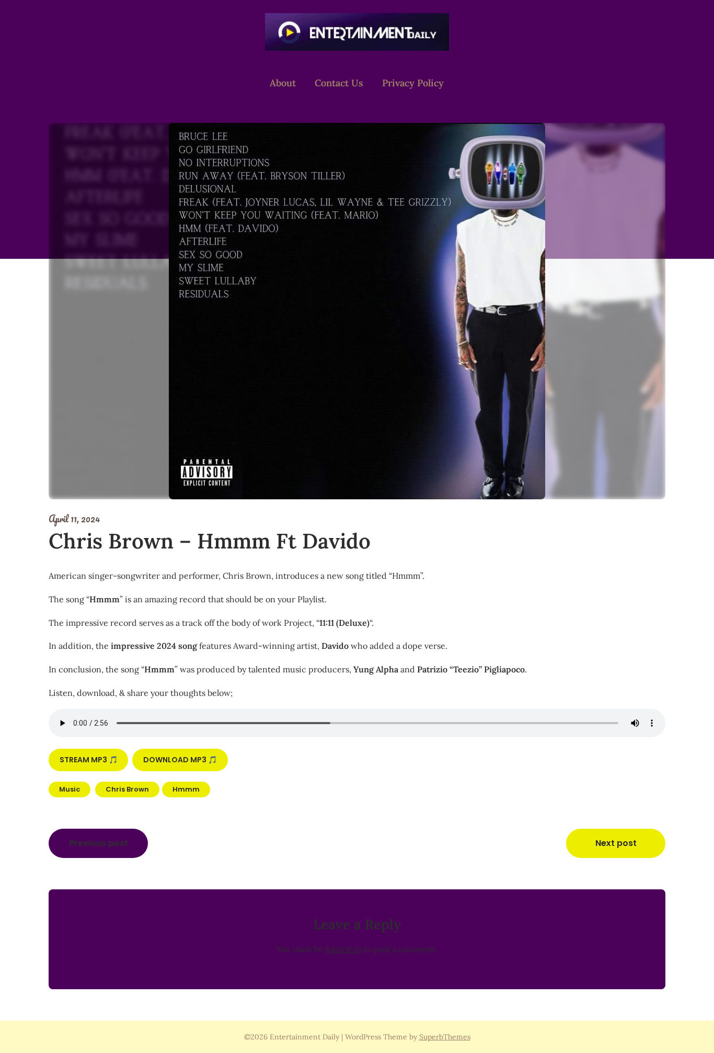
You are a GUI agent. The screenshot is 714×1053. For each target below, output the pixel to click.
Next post (616, 843)
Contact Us (339, 83)
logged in (344, 949)
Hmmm (186, 789)
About (283, 83)
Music (69, 789)
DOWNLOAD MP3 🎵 (180, 759)
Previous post (98, 843)
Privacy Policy (413, 83)
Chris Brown (127, 789)
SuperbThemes (444, 1036)
